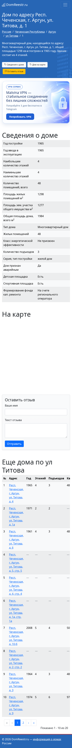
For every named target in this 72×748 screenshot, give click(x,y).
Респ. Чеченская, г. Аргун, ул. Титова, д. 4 (16, 493)
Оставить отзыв (15, 71)
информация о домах (47, 739)
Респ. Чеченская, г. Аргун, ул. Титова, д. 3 (16, 682)
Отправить (14, 444)
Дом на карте (38, 64)
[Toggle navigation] (65, 4)
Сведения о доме (15, 64)
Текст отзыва (13, 420)
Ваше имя (11, 405)
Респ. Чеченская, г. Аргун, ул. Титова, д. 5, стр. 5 (16, 563)
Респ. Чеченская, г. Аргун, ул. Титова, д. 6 (16, 539)
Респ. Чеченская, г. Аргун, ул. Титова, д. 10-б (16, 636)
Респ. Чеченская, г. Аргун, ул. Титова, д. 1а (16, 516)
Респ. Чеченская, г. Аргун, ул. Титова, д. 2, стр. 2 (16, 659)
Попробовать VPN (20, 116)
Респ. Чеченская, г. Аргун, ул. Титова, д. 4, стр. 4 (16, 586)
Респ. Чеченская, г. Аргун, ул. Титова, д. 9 (16, 705)
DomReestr (16, 4)
